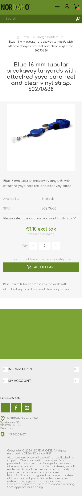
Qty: (25, 245)
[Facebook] (16, 407)
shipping (48, 233)
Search (78, 19)
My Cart (76, 6)
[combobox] (36, 19)
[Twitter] (5, 407)
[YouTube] (27, 407)
